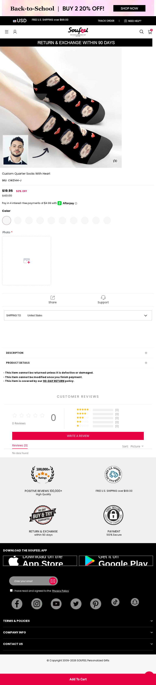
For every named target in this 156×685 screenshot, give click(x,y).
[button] (6, 32)
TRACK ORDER (106, 20)
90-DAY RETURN (53, 381)
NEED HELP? (134, 21)
